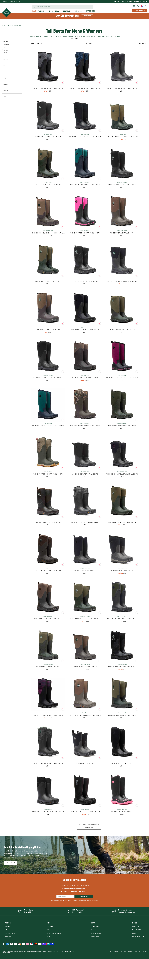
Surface (5, 72)
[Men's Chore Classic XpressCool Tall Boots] (48, 212)
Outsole (5, 78)
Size (4, 66)
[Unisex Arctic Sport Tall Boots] (48, 115)
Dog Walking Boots (54, 933)
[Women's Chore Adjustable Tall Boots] (122, 453)
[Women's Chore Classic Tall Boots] (48, 356)
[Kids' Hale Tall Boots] (85, 742)
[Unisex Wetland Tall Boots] (122, 212)
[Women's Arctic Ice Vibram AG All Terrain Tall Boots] (85, 501)
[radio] (38, 43)
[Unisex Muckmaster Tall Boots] (48, 164)
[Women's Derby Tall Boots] (122, 742)
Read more (74, 39)
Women (50, 926)
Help (130, 1)
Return (124, 1)
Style (4, 96)
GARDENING (90, 11)
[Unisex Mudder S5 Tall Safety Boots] (85, 790)
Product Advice (96, 933)
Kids (48, 936)
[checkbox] (12, 44)
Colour (5, 59)
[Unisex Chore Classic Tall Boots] (122, 164)
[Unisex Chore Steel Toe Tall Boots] (85, 597)
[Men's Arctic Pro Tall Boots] (48, 308)
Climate (5, 90)
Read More (11, 862)
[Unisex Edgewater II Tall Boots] (122, 308)
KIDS (57, 11)
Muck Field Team (138, 930)
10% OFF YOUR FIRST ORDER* (11, 1)
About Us (135, 926)
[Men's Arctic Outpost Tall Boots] (85, 308)
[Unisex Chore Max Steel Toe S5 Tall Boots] (122, 646)
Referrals (144, 1)
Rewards (136, 1)
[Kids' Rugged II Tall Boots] (122, 549)
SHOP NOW (87, 15)
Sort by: (139, 43)
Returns (7, 930)
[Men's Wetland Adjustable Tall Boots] (85, 694)
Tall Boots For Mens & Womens (14, 25)
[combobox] (62, 7)
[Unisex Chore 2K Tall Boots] (48, 646)
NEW (111, 951)
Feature (5, 84)
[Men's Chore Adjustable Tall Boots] (122, 260)
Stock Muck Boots (138, 936)
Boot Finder (95, 936)
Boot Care (94, 930)
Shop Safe (7, 936)
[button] (145, 6)
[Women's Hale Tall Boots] (85, 549)
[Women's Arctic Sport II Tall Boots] (48, 67)
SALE (34, 11)
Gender (5, 41)
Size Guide (94, 926)
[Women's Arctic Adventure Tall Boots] (85, 115)
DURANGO (144, 951)
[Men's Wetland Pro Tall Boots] (48, 501)
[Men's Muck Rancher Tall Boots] (85, 356)
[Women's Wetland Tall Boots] (85, 646)
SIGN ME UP (84, 896)
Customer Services (10, 933)
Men (48, 930)
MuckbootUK (9, 951)
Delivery (117, 1)
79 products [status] (89, 43)
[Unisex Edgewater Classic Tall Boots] (122, 115)
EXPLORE (78, 11)
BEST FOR (66, 11)
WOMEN (41, 11)
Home (3, 25)
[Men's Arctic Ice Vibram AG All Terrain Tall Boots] (48, 790)
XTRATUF (137, 951)
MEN (49, 11)
